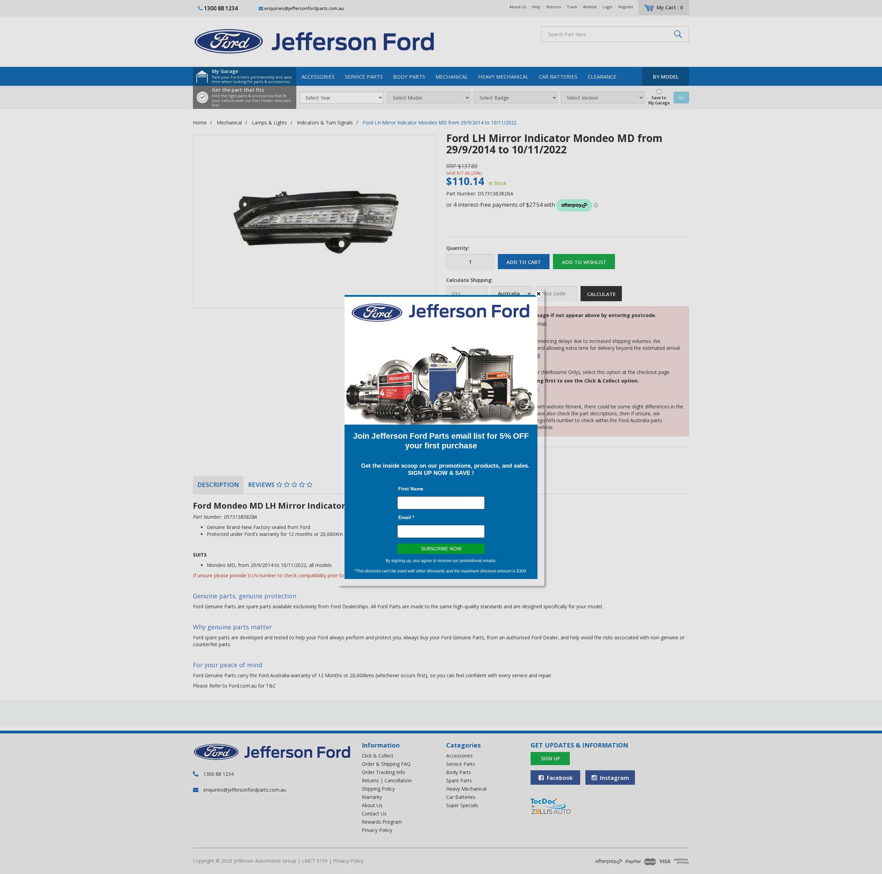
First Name (410, 488)
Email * (406, 517)
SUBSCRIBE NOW (441, 548)
